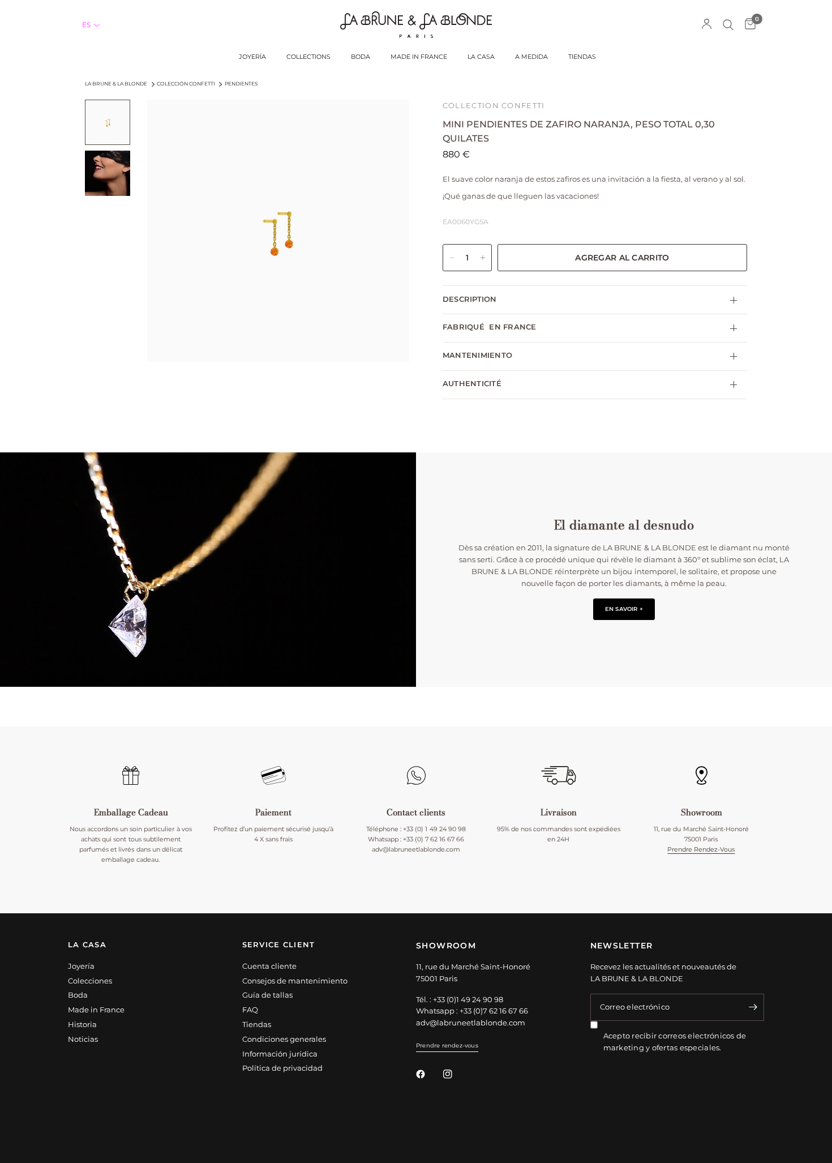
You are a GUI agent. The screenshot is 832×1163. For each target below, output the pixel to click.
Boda (78, 994)
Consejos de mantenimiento (295, 980)
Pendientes (241, 83)
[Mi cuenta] (706, 24)
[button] (91, 25)
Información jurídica (280, 1053)
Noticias (83, 1039)
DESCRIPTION (470, 299)
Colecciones (90, 980)
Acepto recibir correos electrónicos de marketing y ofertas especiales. (675, 1041)
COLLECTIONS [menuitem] (308, 57)
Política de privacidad (282, 1067)
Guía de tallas (267, 994)
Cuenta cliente (269, 965)
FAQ (250, 1009)
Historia (82, 1024)
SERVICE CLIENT (278, 945)
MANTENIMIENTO (477, 355)
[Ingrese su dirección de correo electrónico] (752, 1007)
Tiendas (256, 1024)
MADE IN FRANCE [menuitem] (419, 57)
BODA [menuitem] (360, 57)
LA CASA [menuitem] (481, 57)
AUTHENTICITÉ (472, 383)
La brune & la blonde (116, 83)
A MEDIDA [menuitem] (531, 57)
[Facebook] (428, 1074)
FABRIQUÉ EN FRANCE (490, 327)
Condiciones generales (284, 1039)
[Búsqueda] (728, 24)
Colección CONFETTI (186, 83)
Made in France (96, 1009)
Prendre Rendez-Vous (701, 849)
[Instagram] (455, 1074)
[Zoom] (385, 123)
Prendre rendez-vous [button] (447, 1045)
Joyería (81, 965)
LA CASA (87, 945)
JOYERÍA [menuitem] (252, 57)
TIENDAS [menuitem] (582, 57)
